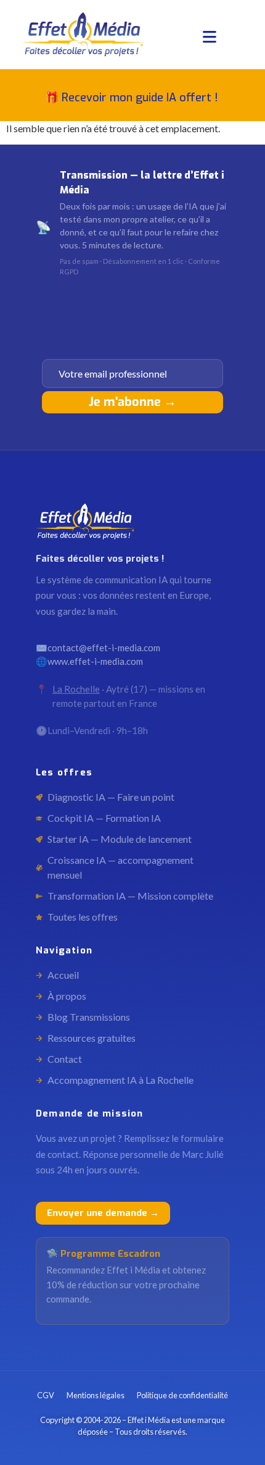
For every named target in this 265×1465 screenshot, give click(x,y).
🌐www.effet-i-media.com (89, 661)
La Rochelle (76, 689)
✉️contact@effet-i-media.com (98, 647)
